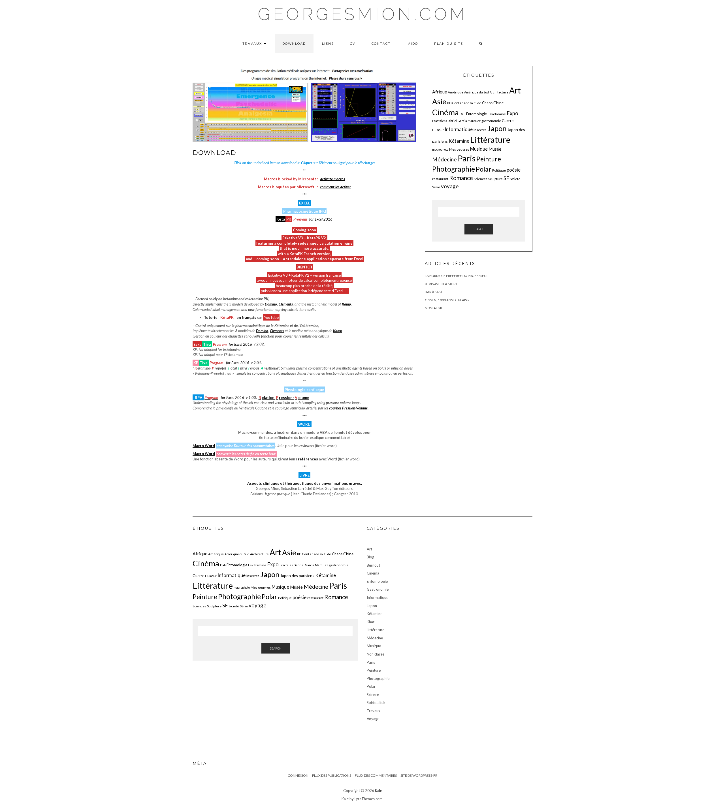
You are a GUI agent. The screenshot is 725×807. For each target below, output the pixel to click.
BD (449, 103)
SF (506, 178)
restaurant (440, 179)
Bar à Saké (434, 292)
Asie (439, 101)
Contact (381, 44)
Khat (370, 622)
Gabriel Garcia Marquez (463, 121)
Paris (466, 158)
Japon (497, 128)
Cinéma (445, 112)
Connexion (298, 775)
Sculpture (495, 179)
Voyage (373, 718)
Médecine (444, 159)
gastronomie (491, 121)
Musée (495, 148)
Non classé (375, 654)
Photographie (453, 169)
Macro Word (204, 445)
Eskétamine (497, 114)
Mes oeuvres (459, 149)
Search (479, 229)
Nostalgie (434, 308)
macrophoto (440, 149)
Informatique (459, 129)
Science (373, 694)
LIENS (328, 44)
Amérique (455, 92)
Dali (462, 114)
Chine (498, 102)
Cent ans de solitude (466, 103)
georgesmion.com (363, 14)
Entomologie (476, 114)
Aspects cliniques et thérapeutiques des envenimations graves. (304, 483)
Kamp (346, 304)
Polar (483, 169)
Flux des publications (331, 775)
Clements (286, 304)
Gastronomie (378, 589)
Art (515, 90)
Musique (479, 148)
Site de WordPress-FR (418, 775)
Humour (438, 130)
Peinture (488, 159)
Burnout (373, 565)
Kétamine (459, 141)
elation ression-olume (284, 397)
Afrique (439, 91)
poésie (514, 170)
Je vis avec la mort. (441, 284)
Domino (271, 304)
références (308, 459)
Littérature (490, 139)
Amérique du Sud (476, 92)
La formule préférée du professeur (457, 276)
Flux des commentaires (376, 775)
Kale (378, 790)
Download (294, 44)
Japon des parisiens (297, 575)
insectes (480, 130)
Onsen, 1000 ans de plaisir (447, 300)
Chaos (487, 103)
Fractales (438, 121)
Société (515, 179)
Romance (461, 177)
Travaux (252, 44)
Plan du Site (448, 44)
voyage (450, 186)
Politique (499, 170)
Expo (512, 113)
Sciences (480, 179)
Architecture (499, 92)
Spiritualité (376, 702)
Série (436, 187)
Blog (370, 557)
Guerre (507, 120)
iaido (412, 44)
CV (352, 44)
